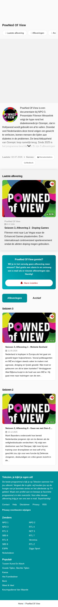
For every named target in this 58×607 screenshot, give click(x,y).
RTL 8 (5, 540)
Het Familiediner (10, 576)
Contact (6, 504)
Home (20, 604)
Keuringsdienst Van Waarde (15, 589)
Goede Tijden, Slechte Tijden (15, 568)
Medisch (29, 163)
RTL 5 (5, 531)
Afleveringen (14, 298)
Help (14, 504)
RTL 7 (32, 535)
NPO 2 (32, 522)
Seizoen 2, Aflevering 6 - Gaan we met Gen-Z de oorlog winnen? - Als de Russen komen (29, 428)
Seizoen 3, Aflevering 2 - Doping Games (26, 228)
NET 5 (32, 531)
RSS (44, 504)
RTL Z (32, 544)
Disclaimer (25, 504)
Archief (37, 298)
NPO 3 (5, 527)
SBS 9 (5, 544)
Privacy (36, 504)
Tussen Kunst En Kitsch (13, 563)
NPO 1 (5, 522)
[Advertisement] (29, 71)
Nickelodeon (8, 553)
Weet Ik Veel (8, 585)
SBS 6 (5, 535)
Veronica (33, 540)
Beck (4, 581)
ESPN (5, 548)
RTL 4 (32, 527)
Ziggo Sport (34, 548)
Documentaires (45, 157)
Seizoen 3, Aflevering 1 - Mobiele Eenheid (26, 347)
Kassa (5, 572)
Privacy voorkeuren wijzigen (16, 510)
